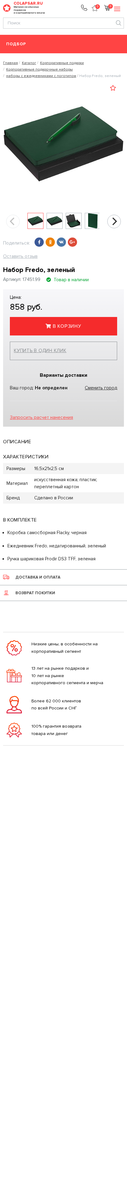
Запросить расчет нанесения (41, 417)
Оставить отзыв (20, 256)
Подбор (16, 44)
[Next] (114, 221)
